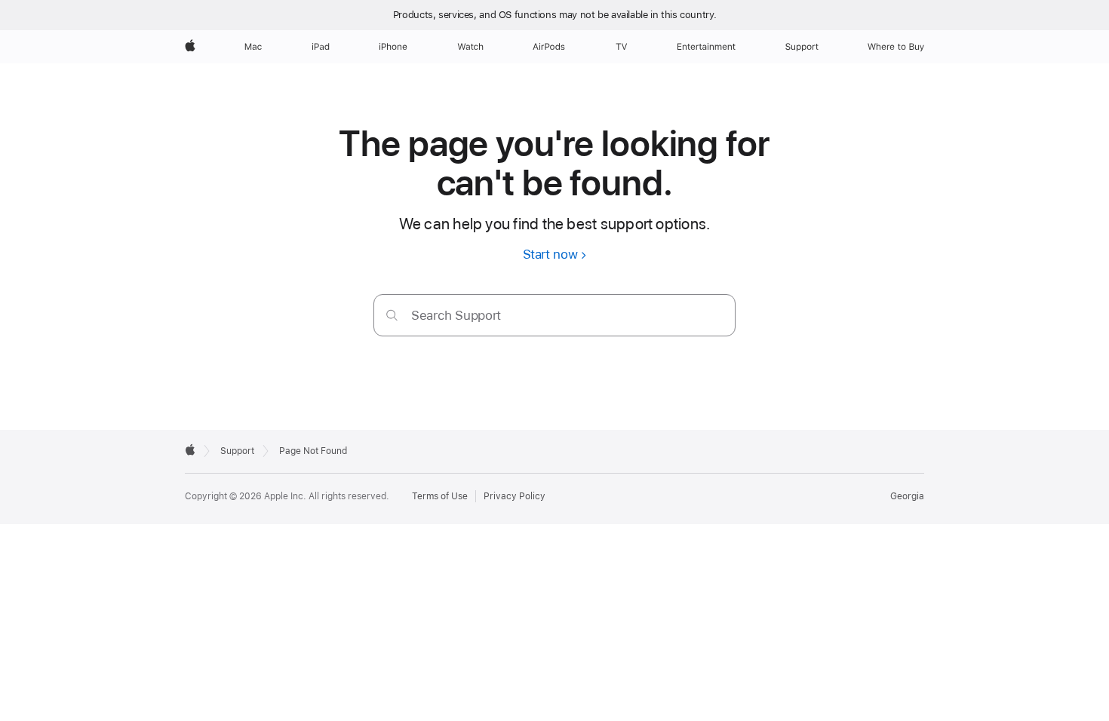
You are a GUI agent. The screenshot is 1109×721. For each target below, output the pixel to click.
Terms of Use (440, 496)
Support (237, 451)
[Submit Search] (392, 315)
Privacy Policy (514, 496)
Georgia (907, 496)
